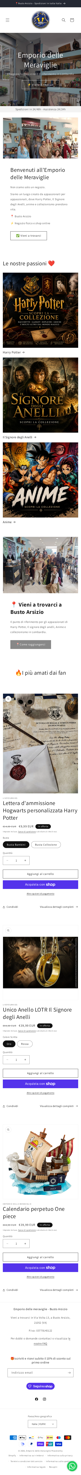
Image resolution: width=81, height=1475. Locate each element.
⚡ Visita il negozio (41, 84)
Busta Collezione (46, 844)
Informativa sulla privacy (60, 1455)
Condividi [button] (12, 906)
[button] (7, 20)
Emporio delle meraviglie (38, 1450)
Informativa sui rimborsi (31, 1455)
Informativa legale (36, 1467)
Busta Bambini (16, 844)
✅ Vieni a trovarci (28, 235)
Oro (9, 1044)
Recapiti (53, 1467)
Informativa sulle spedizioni (60, 1461)
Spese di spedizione (27, 831)
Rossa (25, 1044)
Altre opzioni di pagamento (40, 893)
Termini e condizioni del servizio (27, 1461)
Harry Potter (12, 352)
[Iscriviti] (69, 1372)
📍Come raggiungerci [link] (30, 644)
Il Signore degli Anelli (17, 437)
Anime (7, 522)
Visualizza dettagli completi (57, 906)
